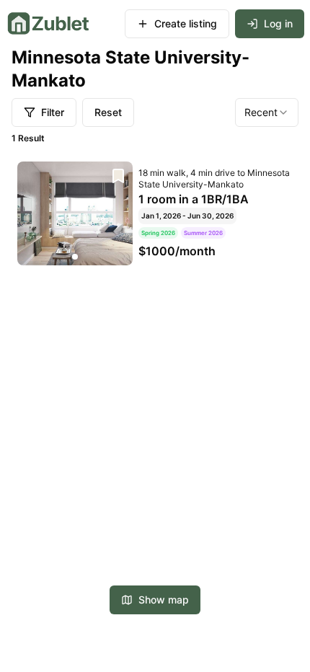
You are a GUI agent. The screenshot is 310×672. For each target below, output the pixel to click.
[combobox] (266, 112)
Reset (108, 112)
